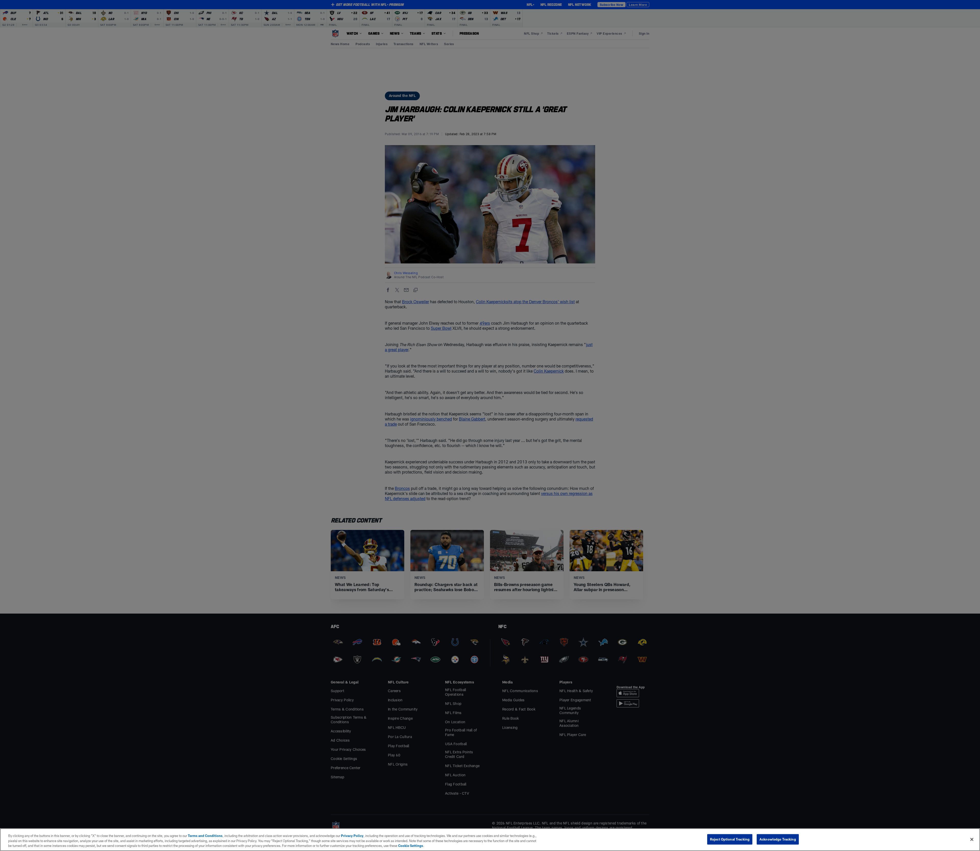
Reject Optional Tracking (730, 839)
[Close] (971, 839)
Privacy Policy (352, 836)
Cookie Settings (410, 846)
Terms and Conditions (205, 836)
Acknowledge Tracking (778, 839)
